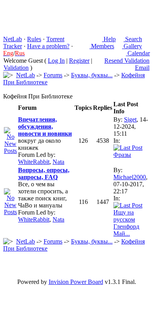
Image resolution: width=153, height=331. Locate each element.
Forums (53, 75)
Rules (34, 39)
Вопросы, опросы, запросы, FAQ (43, 173)
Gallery (132, 46)
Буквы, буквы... (92, 75)
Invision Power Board (76, 281)
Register (79, 60)
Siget (130, 119)
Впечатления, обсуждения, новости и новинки (45, 126)
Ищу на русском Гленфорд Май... (126, 223)
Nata (58, 161)
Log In (56, 60)
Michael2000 (129, 177)
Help (109, 39)
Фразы (122, 154)
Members (101, 46)
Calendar (138, 53)
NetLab (12, 39)
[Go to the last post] (127, 147)
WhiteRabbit (33, 161)
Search (133, 39)
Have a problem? (48, 46)
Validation (16, 67)
